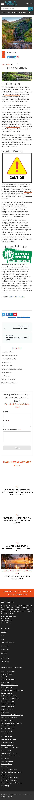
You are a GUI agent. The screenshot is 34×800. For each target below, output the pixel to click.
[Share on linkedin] (14, 56)
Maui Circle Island (6, 731)
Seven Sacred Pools (13, 126)
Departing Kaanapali (7, 745)
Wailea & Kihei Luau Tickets (9, 685)
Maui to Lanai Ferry (7, 687)
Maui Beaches (6, 362)
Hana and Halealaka (7, 761)
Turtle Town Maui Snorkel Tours (10, 698)
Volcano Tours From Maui (9, 769)
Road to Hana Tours (7, 709)
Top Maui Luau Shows (8, 742)
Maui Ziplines (5, 712)
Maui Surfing (5, 786)
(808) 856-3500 (25, 12)
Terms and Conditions (7, 642)
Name (6, 412)
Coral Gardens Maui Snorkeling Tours (12, 723)
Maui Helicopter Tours (7, 671)
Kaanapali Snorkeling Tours (9, 753)
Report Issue (5, 649)
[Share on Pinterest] (18, 56)
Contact (3, 632)
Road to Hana (12, 317)
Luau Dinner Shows (7, 352)
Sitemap (3, 653)
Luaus (8, 12)
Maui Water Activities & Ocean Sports (12, 715)
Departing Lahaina (6, 775)
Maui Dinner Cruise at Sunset (9, 747)
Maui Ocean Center (7, 720)
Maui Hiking (4, 766)
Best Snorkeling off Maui (9, 355)
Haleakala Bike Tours (7, 707)
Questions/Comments (12, 429)
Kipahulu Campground (12, 94)
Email (6, 420)
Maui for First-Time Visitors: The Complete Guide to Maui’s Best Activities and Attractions (17, 492)
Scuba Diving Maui (6, 693)
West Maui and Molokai (8, 704)
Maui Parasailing (6, 750)
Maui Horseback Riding (8, 679)
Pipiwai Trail (23, 129)
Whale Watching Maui (7, 728)
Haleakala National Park (9, 359)
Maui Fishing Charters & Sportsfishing (12, 690)
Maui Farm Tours (6, 764)
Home (4, 64)
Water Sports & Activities (9, 383)
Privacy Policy (5, 646)
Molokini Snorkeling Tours (9, 696)
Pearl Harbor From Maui (8, 739)
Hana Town (28, 191)
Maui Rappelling (6, 682)
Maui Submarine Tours (8, 726)
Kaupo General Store (9, 302)
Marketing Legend (6, 796)
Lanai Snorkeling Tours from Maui (11, 783)
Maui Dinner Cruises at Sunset (10, 756)
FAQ (2, 639)
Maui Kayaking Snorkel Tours (9, 777)
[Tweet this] (8, 56)
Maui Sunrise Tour (6, 737)
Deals (3, 12)
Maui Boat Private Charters (9, 780)
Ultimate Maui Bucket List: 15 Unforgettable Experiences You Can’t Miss (17, 548)
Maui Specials (5, 758)
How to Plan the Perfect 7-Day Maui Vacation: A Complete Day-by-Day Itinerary (17, 520)
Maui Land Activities (7, 674)
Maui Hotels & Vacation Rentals (11, 369)
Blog (8, 64)
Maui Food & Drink (7, 365)
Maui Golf (4, 677)
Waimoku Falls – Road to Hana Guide (24, 304)
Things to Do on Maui (16, 297)
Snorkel (14, 12)
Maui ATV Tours (6, 734)
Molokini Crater (6, 372)
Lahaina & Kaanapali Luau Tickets (11, 772)
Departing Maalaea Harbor (9, 717)
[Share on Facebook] (11, 56)
